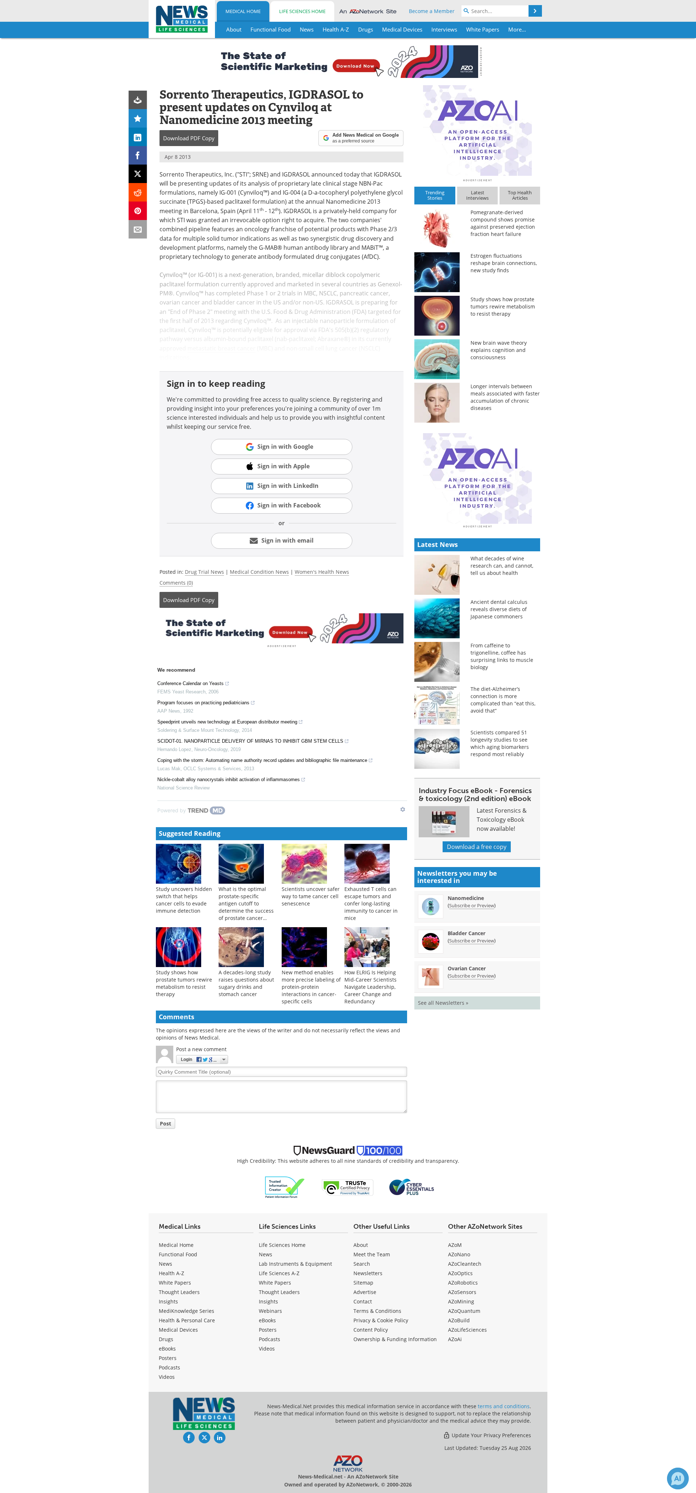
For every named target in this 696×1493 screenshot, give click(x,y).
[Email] (138, 229)
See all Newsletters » (443, 1002)
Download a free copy (476, 847)
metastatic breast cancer (221, 348)
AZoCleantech (464, 1263)
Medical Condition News (259, 571)
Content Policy (370, 1329)
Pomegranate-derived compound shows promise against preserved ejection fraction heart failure (503, 223)
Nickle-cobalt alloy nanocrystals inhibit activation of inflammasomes (228, 779)
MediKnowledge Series (186, 1310)
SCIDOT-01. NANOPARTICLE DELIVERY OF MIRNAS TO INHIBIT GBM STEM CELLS (250, 741)
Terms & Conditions (377, 1310)
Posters (168, 1358)
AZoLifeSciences (467, 1329)
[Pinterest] (138, 211)
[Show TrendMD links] (403, 809)
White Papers (175, 1282)
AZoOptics (460, 1273)
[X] (138, 174)
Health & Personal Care (187, 1320)
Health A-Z (171, 1273)
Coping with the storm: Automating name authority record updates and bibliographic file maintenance (262, 760)
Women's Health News (322, 571)
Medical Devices (178, 1329)
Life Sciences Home (302, 11)
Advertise (364, 1292)
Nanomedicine (466, 898)
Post (165, 1123)
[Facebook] (138, 155)
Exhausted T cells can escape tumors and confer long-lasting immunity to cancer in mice (371, 903)
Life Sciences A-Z (279, 1273)
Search (361, 1263)
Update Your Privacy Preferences (490, 1435)
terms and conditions (504, 1406)
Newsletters (367, 1273)
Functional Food (178, 1254)
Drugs (166, 1339)
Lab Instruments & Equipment (295, 1263)
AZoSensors (462, 1292)
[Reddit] (138, 192)
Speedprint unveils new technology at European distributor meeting (227, 722)
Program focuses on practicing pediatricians (203, 702)
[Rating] (138, 118)
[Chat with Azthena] (678, 1478)
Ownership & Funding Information (395, 1339)
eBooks (167, 1348)
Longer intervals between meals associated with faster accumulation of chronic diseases (505, 397)
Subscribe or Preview (471, 905)
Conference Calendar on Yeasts (190, 683)
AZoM (455, 1244)
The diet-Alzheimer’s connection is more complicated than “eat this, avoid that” (503, 699)
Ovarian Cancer (467, 968)
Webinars (270, 1310)
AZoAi (455, 1339)
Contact (362, 1301)
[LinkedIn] (138, 137)
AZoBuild (459, 1320)
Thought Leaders (179, 1292)
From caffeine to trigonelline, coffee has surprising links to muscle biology (502, 656)
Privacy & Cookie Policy (380, 1320)
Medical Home (243, 11)
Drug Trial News (204, 571)
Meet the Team (371, 1254)
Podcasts (169, 1367)
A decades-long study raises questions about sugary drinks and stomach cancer (246, 983)
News (165, 1263)
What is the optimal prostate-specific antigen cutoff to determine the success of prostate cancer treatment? (246, 907)
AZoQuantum (464, 1310)
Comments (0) (176, 582)
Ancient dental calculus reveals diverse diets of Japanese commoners (499, 609)
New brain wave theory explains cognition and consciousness (499, 350)
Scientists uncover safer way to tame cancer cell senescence (311, 896)
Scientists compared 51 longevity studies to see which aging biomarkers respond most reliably (500, 743)
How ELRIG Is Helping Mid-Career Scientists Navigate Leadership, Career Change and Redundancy (370, 987)
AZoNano (459, 1254)
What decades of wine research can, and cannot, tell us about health (502, 565)
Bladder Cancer (466, 933)
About (360, 1244)
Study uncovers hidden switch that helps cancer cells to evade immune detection (184, 900)
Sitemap (363, 1282)
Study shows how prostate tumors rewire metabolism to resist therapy (184, 983)
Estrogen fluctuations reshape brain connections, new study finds (504, 263)
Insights (168, 1301)
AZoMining (461, 1301)
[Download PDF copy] (138, 100)
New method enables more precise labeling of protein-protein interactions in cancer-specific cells (311, 987)
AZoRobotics (463, 1282)
